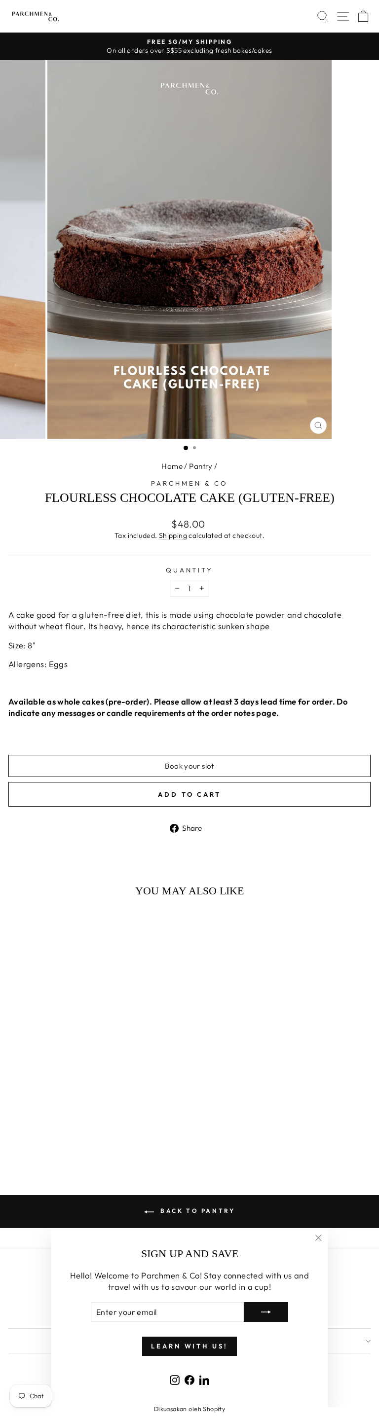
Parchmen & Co (189, 483)
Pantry (200, 466)
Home (172, 466)
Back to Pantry (196, 1210)
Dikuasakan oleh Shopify (190, 1409)
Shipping (173, 535)
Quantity (190, 570)
